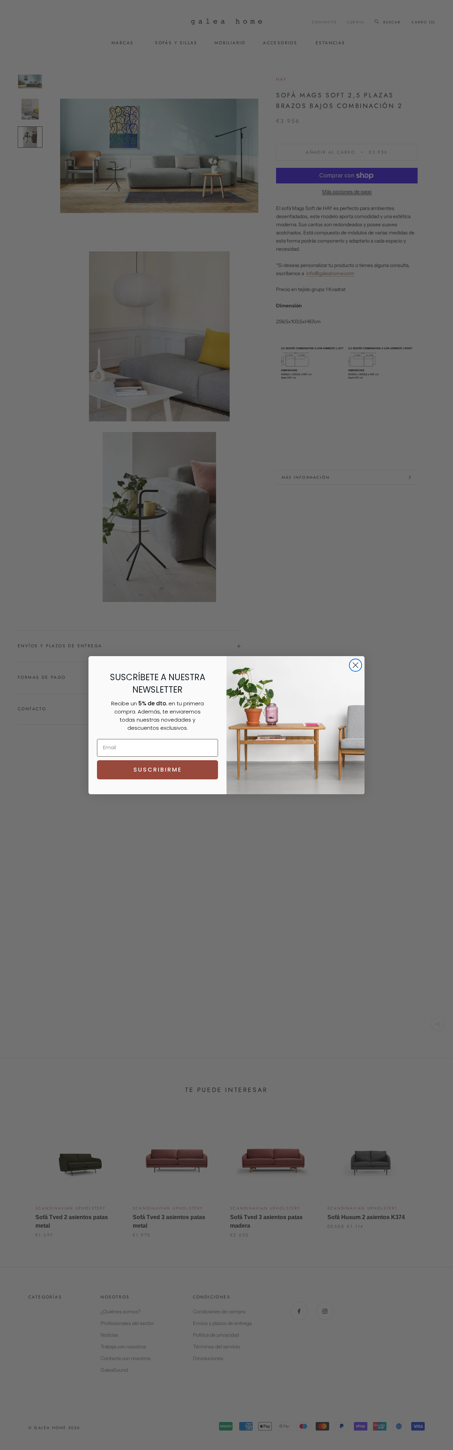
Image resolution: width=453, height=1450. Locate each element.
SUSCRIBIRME (157, 770)
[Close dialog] (355, 665)
